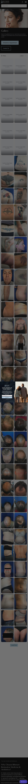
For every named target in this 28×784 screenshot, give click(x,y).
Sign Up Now (7, 397)
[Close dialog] (26, 382)
